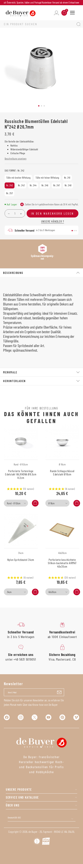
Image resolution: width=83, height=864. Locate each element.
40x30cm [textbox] (52, 592)
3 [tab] (44, 105)
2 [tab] (41, 105)
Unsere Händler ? (52, 221)
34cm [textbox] (9, 592)
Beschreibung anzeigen (15, 158)
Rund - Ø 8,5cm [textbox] (13, 503)
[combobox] (16, 503)
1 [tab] (38, 105)
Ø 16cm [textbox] (51, 503)
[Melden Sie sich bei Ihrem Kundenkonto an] (56, 12)
